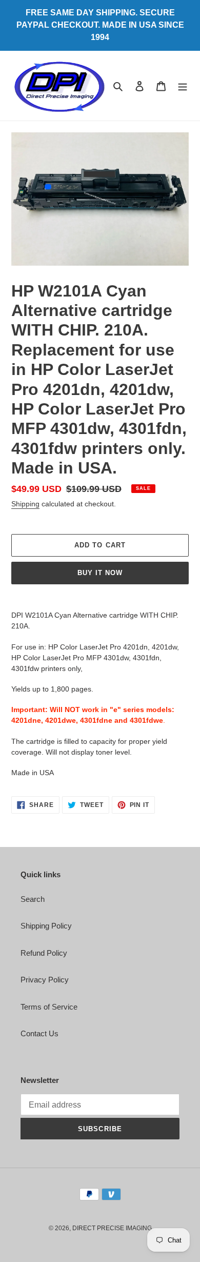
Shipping (25, 504)
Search (33, 899)
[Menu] (182, 86)
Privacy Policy (45, 979)
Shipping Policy (46, 925)
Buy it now (100, 573)
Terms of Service (49, 1006)
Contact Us (39, 1033)
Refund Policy (44, 953)
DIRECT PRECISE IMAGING (112, 1228)
